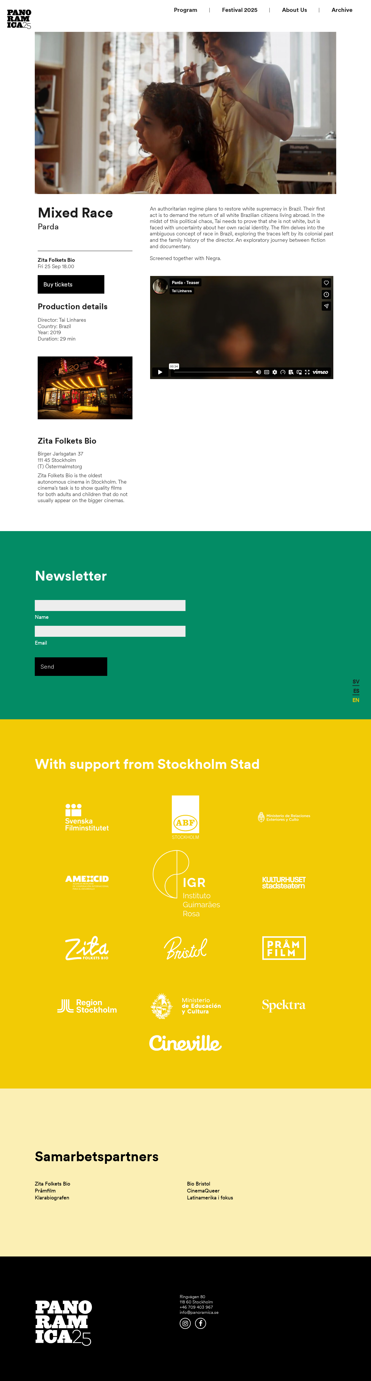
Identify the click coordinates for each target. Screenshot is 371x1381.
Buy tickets (57, 284)
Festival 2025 (239, 9)
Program (185, 9)
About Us (294, 9)
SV (356, 681)
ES (356, 690)
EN (355, 700)
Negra (213, 258)
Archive (342, 9)
